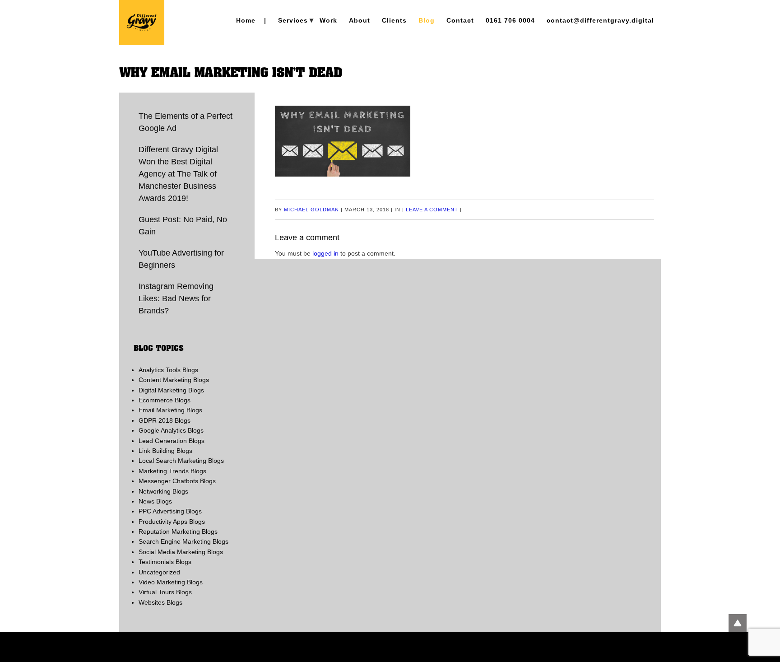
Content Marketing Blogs (174, 379)
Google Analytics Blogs (171, 430)
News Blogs (155, 501)
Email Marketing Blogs (170, 410)
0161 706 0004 (510, 20)
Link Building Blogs (165, 450)
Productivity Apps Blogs (172, 521)
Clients (394, 20)
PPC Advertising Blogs (170, 511)
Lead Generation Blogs (171, 440)
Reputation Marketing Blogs (178, 531)
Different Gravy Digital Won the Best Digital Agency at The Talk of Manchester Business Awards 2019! (178, 174)
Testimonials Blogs (165, 561)
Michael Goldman (311, 209)
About (359, 20)
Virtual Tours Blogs (165, 592)
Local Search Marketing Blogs (181, 460)
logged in (325, 253)
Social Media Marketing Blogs (181, 551)
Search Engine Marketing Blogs (183, 541)
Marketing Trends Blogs (172, 471)
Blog (426, 20)
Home (245, 20)
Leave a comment (432, 209)
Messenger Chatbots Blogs (177, 481)
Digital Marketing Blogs (171, 390)
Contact (460, 20)
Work (328, 20)
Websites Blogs (160, 602)
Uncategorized (159, 572)
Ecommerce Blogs (164, 400)
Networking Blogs (163, 491)
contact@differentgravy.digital (600, 20)
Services (293, 20)
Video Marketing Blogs (171, 582)
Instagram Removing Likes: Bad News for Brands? (176, 298)
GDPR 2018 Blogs (164, 420)
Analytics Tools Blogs (168, 369)
